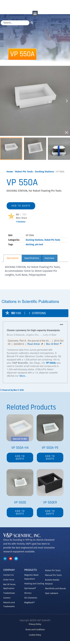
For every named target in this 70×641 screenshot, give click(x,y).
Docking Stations (44, 171)
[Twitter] (16, 558)
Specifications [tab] (31, 258)
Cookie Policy (35, 635)
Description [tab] (13, 258)
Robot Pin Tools (24, 171)
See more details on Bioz (59, 390)
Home (10, 171)
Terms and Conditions (35, 629)
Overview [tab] (49, 258)
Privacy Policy (35, 624)
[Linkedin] (5, 558)
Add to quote (20, 205)
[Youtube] (10, 558)
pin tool (39, 244)
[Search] (32, 22)
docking (30, 244)
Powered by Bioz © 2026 (19, 227)
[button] (35, 13)
